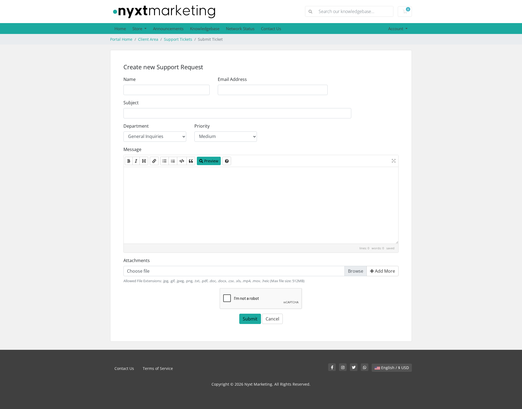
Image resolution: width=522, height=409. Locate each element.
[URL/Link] (154, 161)
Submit (250, 319)
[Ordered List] (173, 161)
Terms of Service (158, 368)
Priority (202, 126)
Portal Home (121, 39)
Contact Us (271, 28)
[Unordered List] (164, 161)
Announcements (168, 28)
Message (132, 149)
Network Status (240, 28)
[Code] (182, 161)
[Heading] (143, 161)
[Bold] (129, 161)
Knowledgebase (204, 28)
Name (129, 79)
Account (396, 28)
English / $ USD (394, 367)
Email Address (232, 79)
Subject (131, 103)
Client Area (148, 39)
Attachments (136, 260)
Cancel (272, 319)
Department (136, 126)
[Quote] (191, 161)
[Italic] (136, 161)
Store (137, 28)
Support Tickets (178, 39)
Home (120, 28)
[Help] (226, 161)
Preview (210, 160)
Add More (384, 271)
